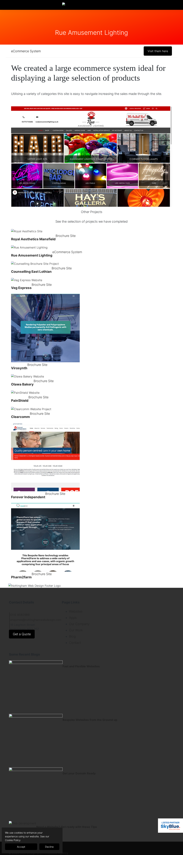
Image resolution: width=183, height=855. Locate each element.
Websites (75, 611)
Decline (49, 846)
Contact (75, 643)
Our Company (79, 624)
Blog (72, 636)
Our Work (76, 630)
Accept (21, 846)
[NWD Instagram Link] (15, 5)
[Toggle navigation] (145, 5)
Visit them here (158, 51)
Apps (73, 618)
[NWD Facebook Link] (9, 5)
